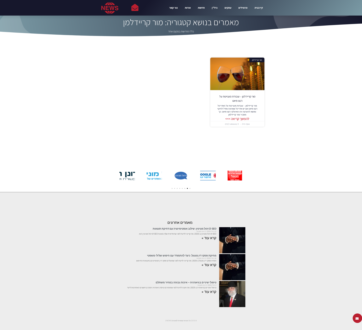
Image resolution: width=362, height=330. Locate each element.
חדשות (201, 7)
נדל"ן (214, 7)
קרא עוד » (209, 238)
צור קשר (173, 7)
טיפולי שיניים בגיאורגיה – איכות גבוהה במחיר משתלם (186, 282)
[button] (189, 188)
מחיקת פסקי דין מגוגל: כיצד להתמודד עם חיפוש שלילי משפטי (181, 255)
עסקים (228, 7)
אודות (188, 7)
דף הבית (259, 7)
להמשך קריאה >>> (237, 118)
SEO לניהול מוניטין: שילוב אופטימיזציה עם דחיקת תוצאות (184, 228)
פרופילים (242, 7)
